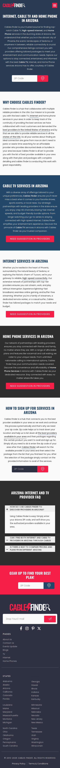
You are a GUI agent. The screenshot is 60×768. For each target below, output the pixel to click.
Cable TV (23, 62)
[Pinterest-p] (33, 628)
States (7, 676)
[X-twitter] (39, 628)
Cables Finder (30, 195)
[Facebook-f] (21, 628)
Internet (34, 115)
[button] (54, 5)
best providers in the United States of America (26, 129)
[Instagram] (27, 628)
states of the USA (12, 136)
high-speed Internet (32, 30)
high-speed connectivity (34, 278)
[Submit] (42, 78)
